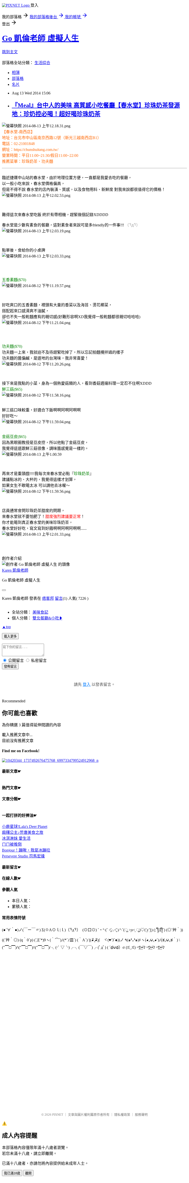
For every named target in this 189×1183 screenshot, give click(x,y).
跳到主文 (10, 52)
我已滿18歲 (12, 1173)
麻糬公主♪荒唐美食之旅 (22, 832)
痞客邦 (48, 598)
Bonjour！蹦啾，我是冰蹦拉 (26, 850)
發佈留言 (10, 666)
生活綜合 (42, 63)
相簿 (16, 73)
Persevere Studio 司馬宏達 (23, 856)
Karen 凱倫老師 (15, 570)
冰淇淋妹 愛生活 (16, 838)
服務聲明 (141, 1114)
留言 (59, 598)
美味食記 (40, 612)
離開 (28, 1173)
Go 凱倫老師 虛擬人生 (40, 38)
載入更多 (10, 636)
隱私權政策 (122, 1114)
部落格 (18, 78)
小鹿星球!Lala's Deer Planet (24, 826)
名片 (16, 84)
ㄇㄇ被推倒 (12, 844)
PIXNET (57, 1114)
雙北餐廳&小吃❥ (47, 618)
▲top (6, 627)
